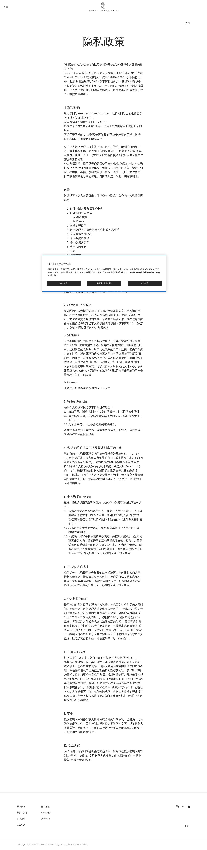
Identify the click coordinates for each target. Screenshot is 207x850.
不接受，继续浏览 (104, 283)
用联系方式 (99, 755)
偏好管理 (63, 283)
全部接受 (145, 283)
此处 (66, 388)
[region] (104, 273)
